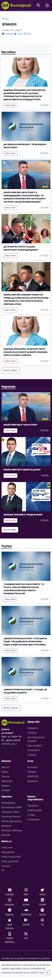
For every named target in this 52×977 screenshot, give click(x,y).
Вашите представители (35, 798)
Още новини (8, 52)
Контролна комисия (10, 816)
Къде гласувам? (34, 745)
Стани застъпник (10, 861)
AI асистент (33, 750)
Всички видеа (10, 529)
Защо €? (5, 767)
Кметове (5, 835)
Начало (5, 18)
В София (31, 814)
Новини (4, 771)
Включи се (6, 841)
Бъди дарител (8, 852)
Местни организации (11, 821)
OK (47, 973)
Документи (32, 781)
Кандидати (32, 728)
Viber (28, 33)
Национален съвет (10, 812)
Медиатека (8, 387)
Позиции (6, 546)
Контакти (32, 767)
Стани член (6, 847)
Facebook (8, 33)
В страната (33, 819)
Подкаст (5, 785)
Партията (6, 796)
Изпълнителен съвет (11, 807)
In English (5, 790)
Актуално (6, 761)
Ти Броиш (31, 754)
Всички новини (10, 370)
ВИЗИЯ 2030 (32, 776)
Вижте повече (10, 105)
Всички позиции (11, 707)
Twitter (19, 33)
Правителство (34, 810)
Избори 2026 (33, 721)
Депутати (6, 825)
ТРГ (3, 870)
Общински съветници (11, 830)
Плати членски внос (11, 856)
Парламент (32, 805)
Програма (32, 732)
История (31, 771)
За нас (30, 761)
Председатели (8, 802)
